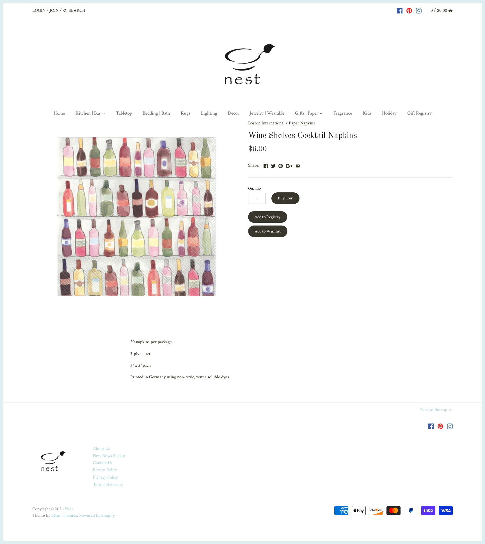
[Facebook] (399, 10)
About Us (101, 449)
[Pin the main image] (280, 165)
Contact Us (103, 463)
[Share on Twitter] (273, 165)
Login (38, 10)
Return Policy (105, 470)
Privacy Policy (105, 477)
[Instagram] (419, 10)
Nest (69, 509)
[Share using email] (298, 165)
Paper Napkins (302, 123)
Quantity (255, 188)
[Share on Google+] (289, 165)
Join (54, 10)
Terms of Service (108, 485)
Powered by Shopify (97, 515)
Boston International (266, 123)
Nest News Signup (109, 456)
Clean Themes (64, 515)
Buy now (285, 198)
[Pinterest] (409, 10)
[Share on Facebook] (266, 165)
